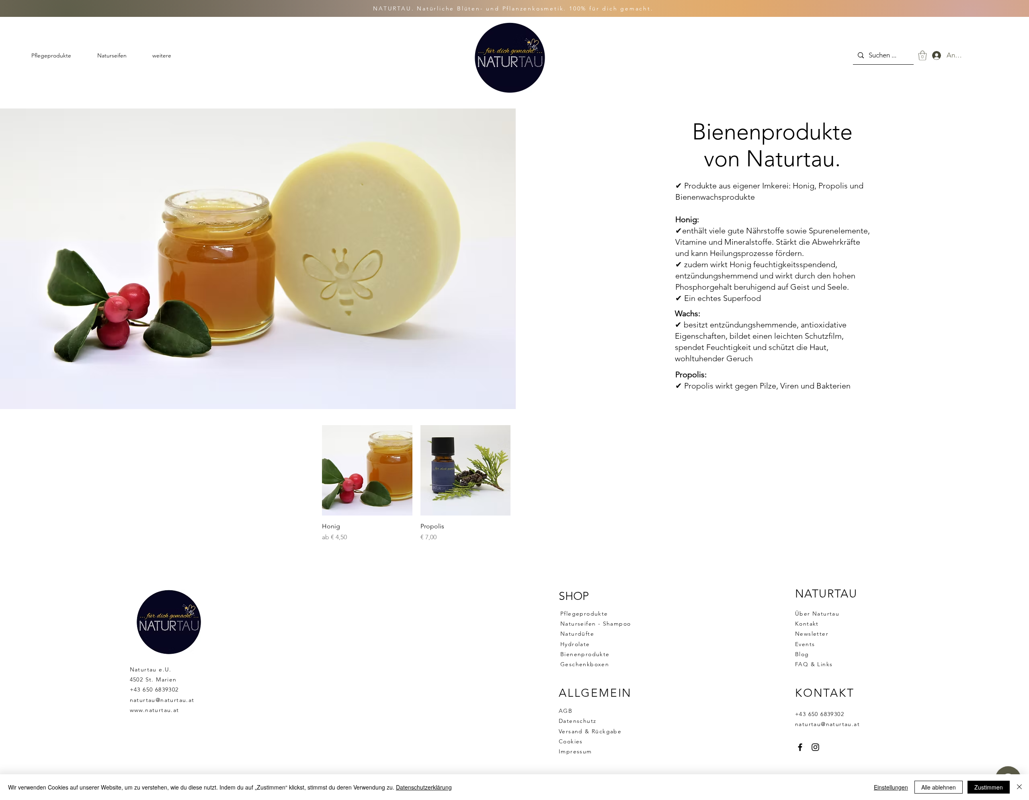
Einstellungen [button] (891, 787)
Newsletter (811, 633)
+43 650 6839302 (154, 689)
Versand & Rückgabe (590, 731)
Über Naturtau (817, 613)
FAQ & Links (813, 664)
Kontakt (807, 623)
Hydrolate (575, 644)
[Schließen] (1019, 787)
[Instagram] (815, 747)
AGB (565, 710)
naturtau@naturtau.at (162, 700)
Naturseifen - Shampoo (595, 623)
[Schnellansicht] (367, 470)
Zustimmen (988, 787)
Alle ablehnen (938, 787)
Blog (802, 654)
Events (805, 644)
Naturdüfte (577, 633)
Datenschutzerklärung (424, 787)
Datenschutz (577, 720)
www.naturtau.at (154, 710)
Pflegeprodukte (584, 613)
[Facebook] (800, 747)
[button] (922, 55)
